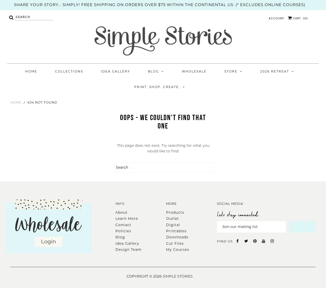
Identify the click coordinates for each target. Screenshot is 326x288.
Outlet (172, 218)
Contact (123, 225)
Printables (176, 231)
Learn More (126, 218)
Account (276, 18)
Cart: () (300, 18)
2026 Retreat (274, 71)
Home (31, 71)
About (121, 212)
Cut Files (175, 243)
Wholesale (194, 71)
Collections (69, 71)
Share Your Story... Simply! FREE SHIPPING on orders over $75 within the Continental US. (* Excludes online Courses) (159, 4)
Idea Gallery (115, 71)
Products (175, 212)
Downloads (177, 237)
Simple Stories (178, 276)
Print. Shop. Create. (157, 87)
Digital (173, 225)
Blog (153, 71)
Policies (123, 231)
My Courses (177, 249)
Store (230, 71)
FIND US (225, 241)
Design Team (128, 249)
